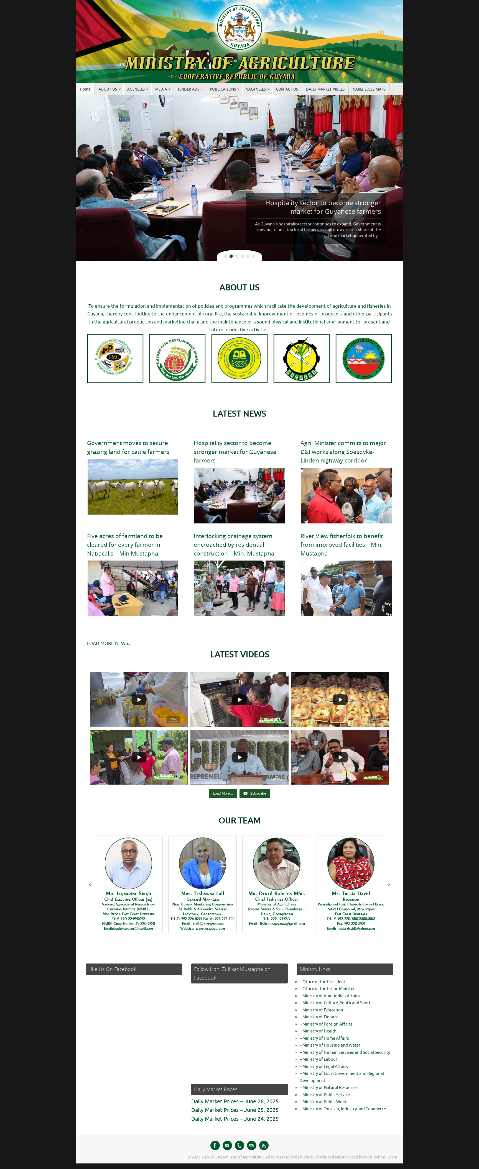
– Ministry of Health (318, 1031)
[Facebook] (215, 1145)
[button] (90, 884)
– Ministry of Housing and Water (330, 1045)
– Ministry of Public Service (325, 1095)
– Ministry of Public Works (324, 1101)
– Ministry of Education (321, 1010)
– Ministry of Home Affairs (324, 1038)
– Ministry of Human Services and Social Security (345, 1052)
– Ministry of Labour (318, 1059)
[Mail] (251, 1145)
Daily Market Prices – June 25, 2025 (235, 1110)
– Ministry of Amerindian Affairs (330, 996)
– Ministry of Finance (319, 1017)
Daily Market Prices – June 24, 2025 (235, 1119)
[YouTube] (227, 1145)
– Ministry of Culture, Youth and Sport (335, 1003)
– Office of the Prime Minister (327, 988)
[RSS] (264, 1145)
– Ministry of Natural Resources (329, 1087)
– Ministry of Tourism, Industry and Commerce (343, 1109)
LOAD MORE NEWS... (109, 643)
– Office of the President (322, 982)
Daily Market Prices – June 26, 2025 (235, 1101)
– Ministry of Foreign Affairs (326, 1024)
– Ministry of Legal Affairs (324, 1066)
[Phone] (239, 1145)
